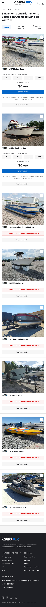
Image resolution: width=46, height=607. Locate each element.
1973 (17, 451)
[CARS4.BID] (10, 540)
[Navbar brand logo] (23, 3)
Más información (22, 105)
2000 (16, 283)
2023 (15, 395)
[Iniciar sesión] (42, 3)
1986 (17, 148)
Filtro (6, 27)
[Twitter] (16, 597)
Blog (3, 570)
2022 (18, 339)
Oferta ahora (23, 92)
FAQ (3, 567)
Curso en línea (7, 560)
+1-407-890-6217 (7, 584)
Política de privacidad (24, 547)
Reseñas (27, 560)
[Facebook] (3, 597)
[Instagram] (7, 597)
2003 (21, 227)
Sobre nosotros (29, 557)
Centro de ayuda (8, 563)
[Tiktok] (11, 597)
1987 (16, 69)
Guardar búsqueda (37, 27)
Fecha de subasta (20, 27)
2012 (17, 507)
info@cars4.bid (7, 587)
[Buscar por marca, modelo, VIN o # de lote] (38, 3)
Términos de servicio (8, 547)
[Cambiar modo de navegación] (3, 3)
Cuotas (26, 563)
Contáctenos (6, 557)
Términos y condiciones (32, 567)
